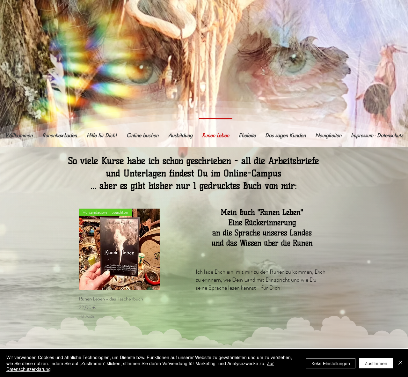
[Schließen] (400, 363)
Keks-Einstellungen (330, 363)
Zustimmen (376, 363)
